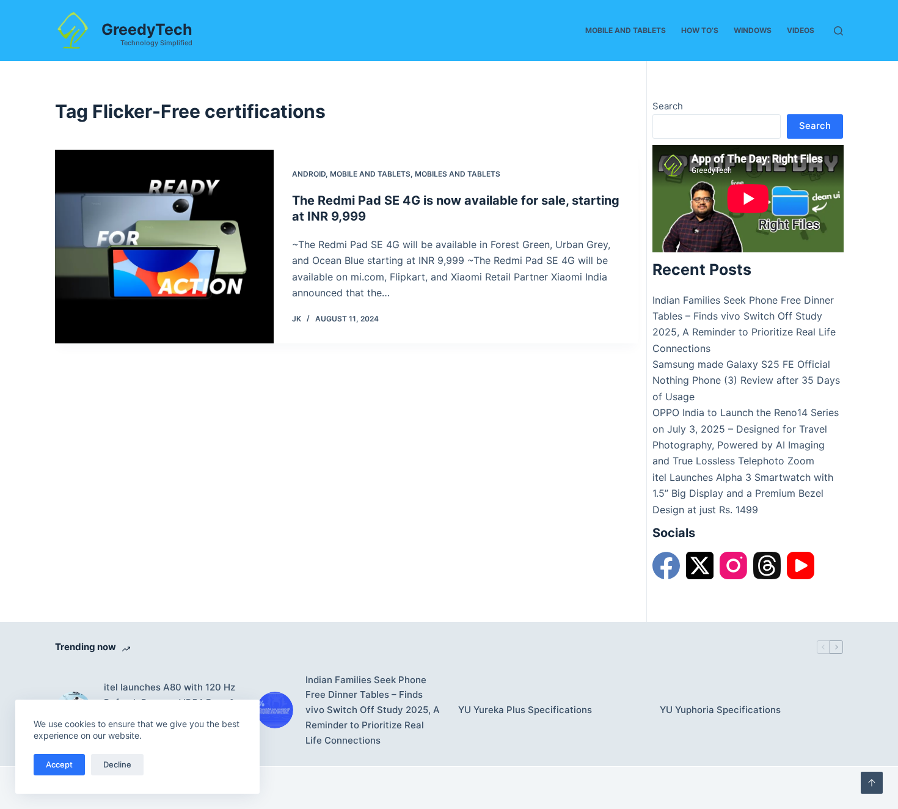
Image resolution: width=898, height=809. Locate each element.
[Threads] (767, 565)
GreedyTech (146, 29)
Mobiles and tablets (457, 173)
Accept (59, 764)
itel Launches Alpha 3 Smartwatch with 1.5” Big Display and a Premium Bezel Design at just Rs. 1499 (742, 493)
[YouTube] (800, 565)
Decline (117, 764)
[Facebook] (666, 565)
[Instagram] (733, 565)
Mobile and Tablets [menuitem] (625, 30)
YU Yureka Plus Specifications (525, 710)
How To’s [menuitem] (699, 30)
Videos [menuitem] (800, 30)
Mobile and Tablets (370, 173)
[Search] (838, 30)
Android (309, 173)
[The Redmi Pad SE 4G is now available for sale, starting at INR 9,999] (164, 246)
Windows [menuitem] (753, 30)
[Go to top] (872, 783)
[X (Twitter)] (700, 565)
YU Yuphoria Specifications (720, 710)
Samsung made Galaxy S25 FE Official (741, 364)
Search (667, 106)
